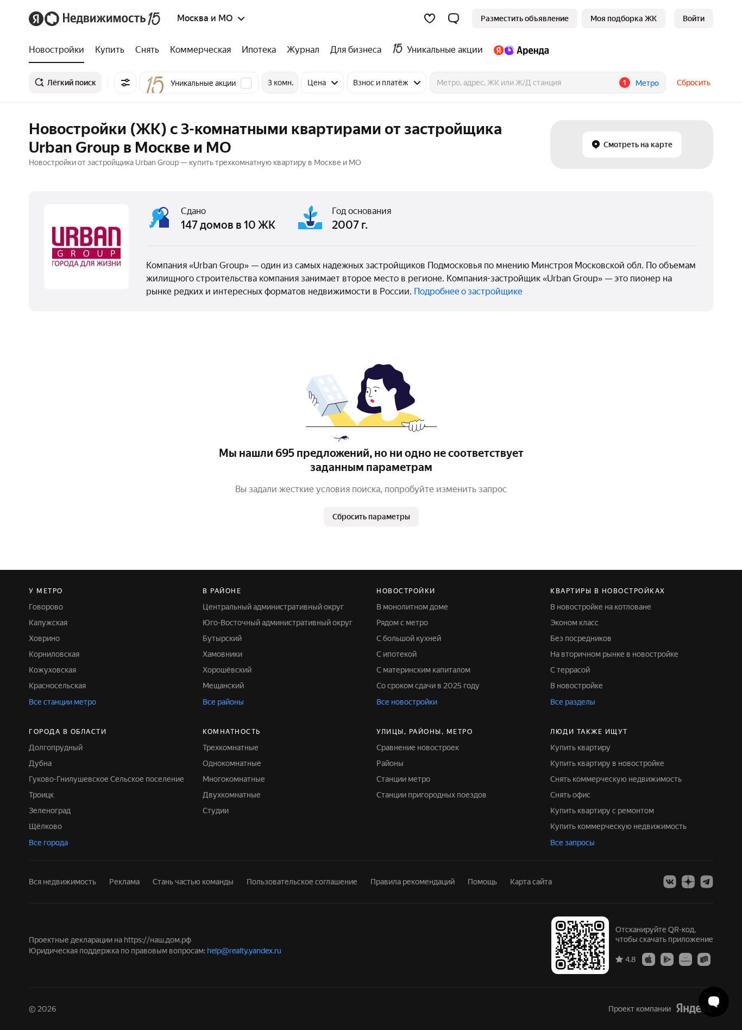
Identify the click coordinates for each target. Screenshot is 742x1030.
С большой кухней (408, 638)
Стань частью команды (193, 881)
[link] (693, 18)
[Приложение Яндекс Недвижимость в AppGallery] (685, 958)
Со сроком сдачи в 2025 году (428, 685)
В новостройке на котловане (600, 606)
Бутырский (222, 638)
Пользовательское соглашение (302, 881)
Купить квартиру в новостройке (607, 763)
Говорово (46, 606)
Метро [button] (647, 83)
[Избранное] (429, 18)
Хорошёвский (227, 669)
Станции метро (403, 779)
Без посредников (581, 638)
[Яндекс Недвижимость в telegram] (706, 881)
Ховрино (44, 638)
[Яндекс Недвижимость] (95, 18)
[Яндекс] (694, 1008)
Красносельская (57, 685)
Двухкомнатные (232, 794)
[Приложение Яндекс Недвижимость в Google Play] (667, 958)
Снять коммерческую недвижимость (616, 779)
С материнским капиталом (423, 669)
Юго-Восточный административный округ (278, 622)
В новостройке (576, 685)
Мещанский (223, 685)
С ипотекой (396, 654)
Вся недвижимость (62, 881)
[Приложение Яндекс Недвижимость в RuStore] (703, 958)
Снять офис (570, 794)
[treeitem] (59, 50)
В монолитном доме (412, 606)
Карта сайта (531, 881)
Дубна (40, 763)
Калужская (48, 622)
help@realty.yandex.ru (244, 950)
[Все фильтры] (125, 82)
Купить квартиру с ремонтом (602, 810)
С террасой (570, 669)
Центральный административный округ (273, 606)
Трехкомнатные (231, 747)
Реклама (124, 881)
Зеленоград (50, 810)
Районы (390, 763)
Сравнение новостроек (417, 747)
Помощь (482, 881)
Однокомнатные (232, 763)
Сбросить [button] (693, 82)
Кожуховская (52, 669)
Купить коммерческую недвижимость (618, 826)
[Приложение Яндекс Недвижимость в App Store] (648, 958)
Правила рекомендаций (412, 881)
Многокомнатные (234, 779)
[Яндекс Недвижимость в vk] (669, 881)
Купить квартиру (580, 747)
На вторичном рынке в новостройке (614, 654)
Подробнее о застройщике (468, 291)
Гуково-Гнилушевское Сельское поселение (106, 779)
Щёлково (45, 826)
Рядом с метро (402, 622)
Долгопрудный (56, 747)
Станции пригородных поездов (431, 794)
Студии (216, 810)
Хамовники (222, 654)
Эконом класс (574, 622)
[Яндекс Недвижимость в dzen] (688, 881)
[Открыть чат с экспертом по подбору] (714, 1002)
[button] (453, 18)
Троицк (41, 794)
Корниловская (54, 654)
